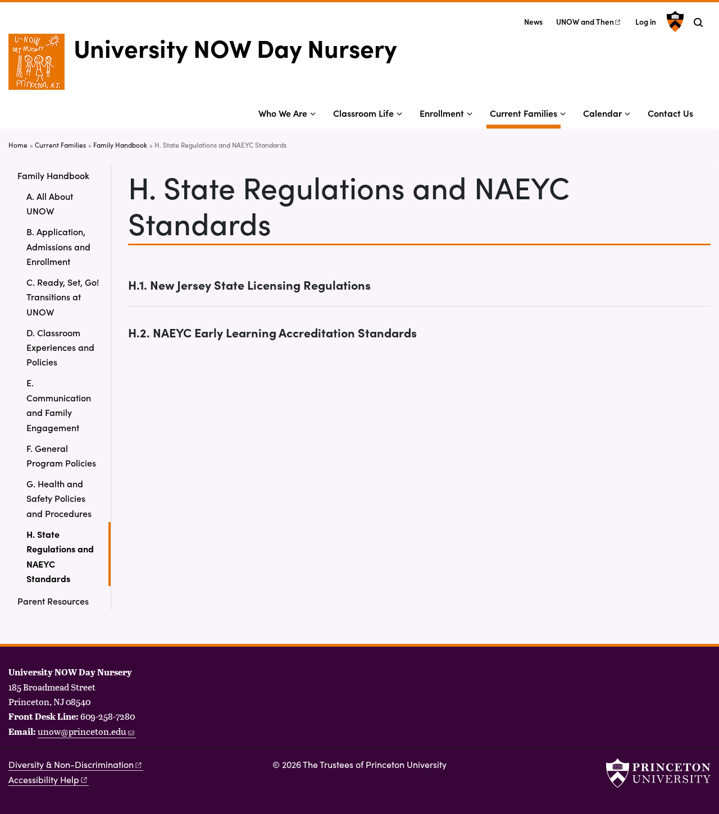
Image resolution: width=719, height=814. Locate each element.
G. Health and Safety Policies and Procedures (59, 498)
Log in (645, 21)
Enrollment (442, 113)
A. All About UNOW (49, 203)
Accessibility (43, 779)
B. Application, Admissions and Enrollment (58, 246)
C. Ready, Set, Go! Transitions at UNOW (62, 297)
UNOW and (585, 21)
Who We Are (282, 113)
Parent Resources (53, 601)
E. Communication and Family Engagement (58, 404)
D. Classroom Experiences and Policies (60, 347)
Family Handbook (120, 144)
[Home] (41, 66)
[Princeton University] (674, 21)
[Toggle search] (698, 22)
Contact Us (670, 113)
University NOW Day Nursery (235, 47)
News (533, 21)
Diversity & (71, 764)
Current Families (525, 112)
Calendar (602, 113)
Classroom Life (363, 113)
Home (18, 144)
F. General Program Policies (61, 455)
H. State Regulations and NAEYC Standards (68, 556)
